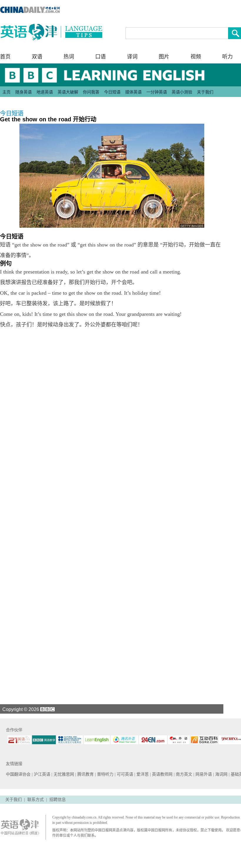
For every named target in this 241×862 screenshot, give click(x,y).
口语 (100, 57)
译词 (132, 57)
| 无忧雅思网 (63, 774)
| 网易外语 (203, 774)
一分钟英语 (156, 92)
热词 (68, 57)
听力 (227, 57)
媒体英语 (133, 92)
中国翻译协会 (19, 774)
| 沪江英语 (41, 774)
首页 (5, 57)
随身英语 (23, 92)
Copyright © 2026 (20, 709)
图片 (164, 57)
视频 (195, 57)
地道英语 (44, 92)
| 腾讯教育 (85, 774)
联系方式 (35, 799)
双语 (37, 57)
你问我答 (91, 92)
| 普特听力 (105, 774)
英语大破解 (68, 92)
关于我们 (205, 92)
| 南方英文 (183, 774)
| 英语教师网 (162, 774)
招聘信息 (57, 799)
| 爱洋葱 (142, 774)
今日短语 (112, 92)
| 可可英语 (124, 774)
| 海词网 (221, 774)
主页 (6, 92)
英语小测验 (182, 92)
